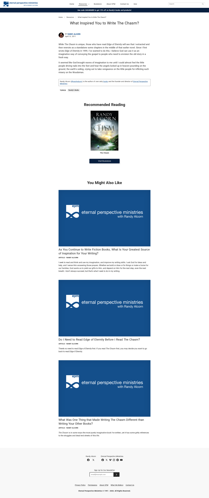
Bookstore (98, 4)
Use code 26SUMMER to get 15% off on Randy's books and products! (105, 10)
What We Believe (117, 485)
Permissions (92, 485)
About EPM (111, 4)
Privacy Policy (80, 485)
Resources (70, 17)
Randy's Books (73, 90)
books (105, 81)
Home (72, 4)
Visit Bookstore (104, 161)
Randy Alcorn (74, 34)
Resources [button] (83, 4)
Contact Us (124, 4)
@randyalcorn (76, 81)
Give (135, 4)
